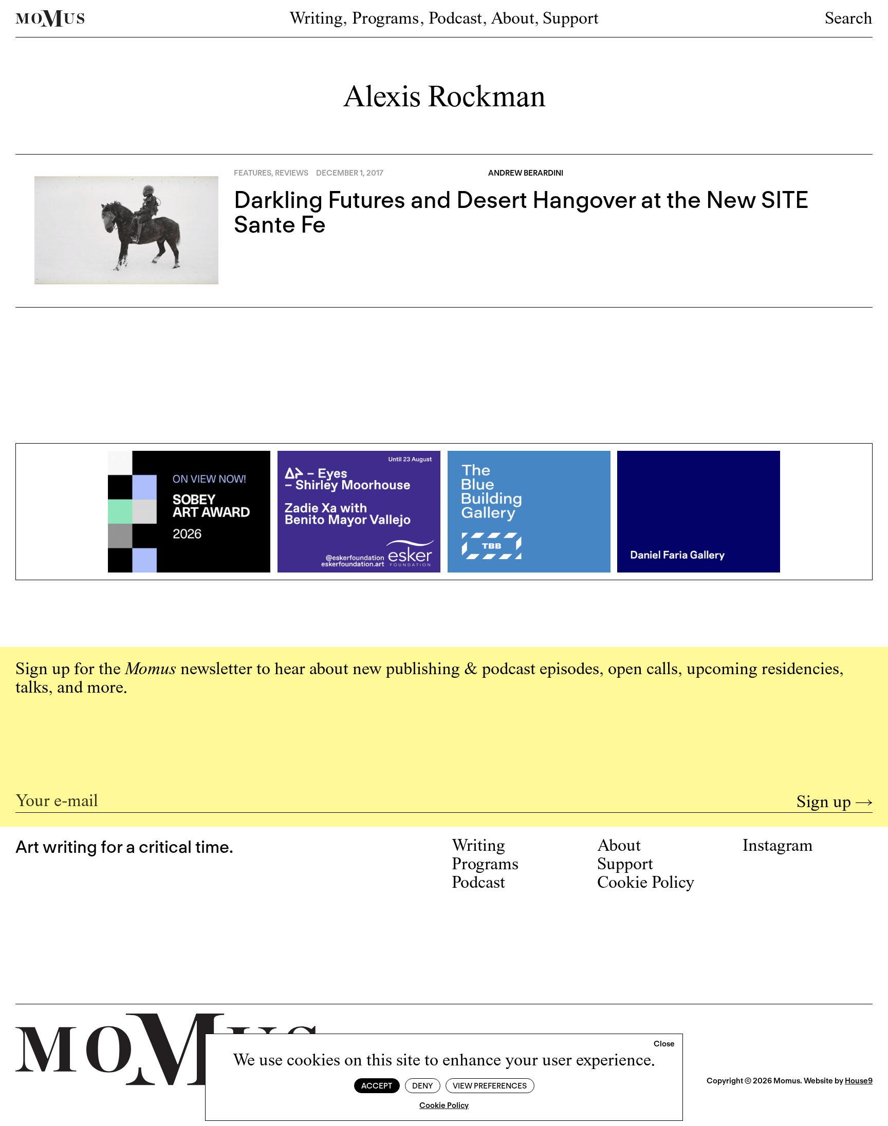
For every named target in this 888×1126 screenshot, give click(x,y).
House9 (859, 1080)
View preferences (490, 1086)
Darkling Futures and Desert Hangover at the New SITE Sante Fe (521, 212)
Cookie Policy (444, 1105)
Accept (376, 1086)
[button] (664, 1044)
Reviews (291, 173)
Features (252, 173)
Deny (422, 1086)
